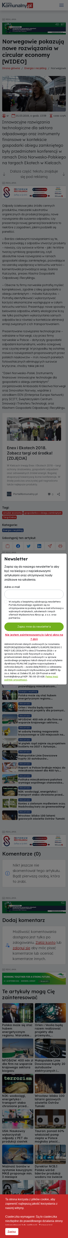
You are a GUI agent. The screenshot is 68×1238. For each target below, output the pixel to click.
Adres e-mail (12, 587)
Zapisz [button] (12, 1231)
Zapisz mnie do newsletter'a (34, 626)
